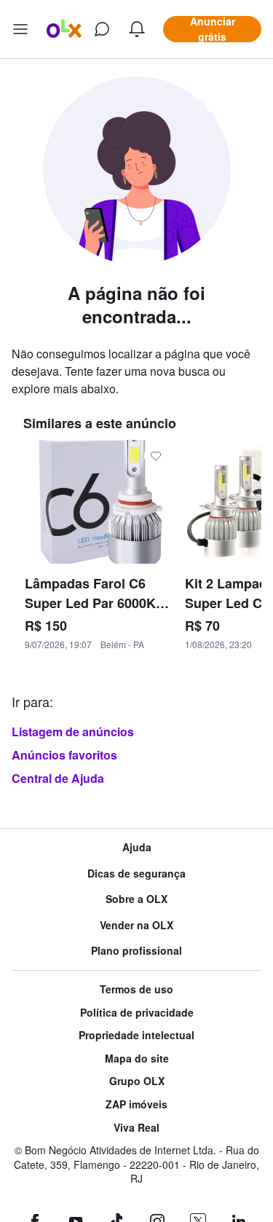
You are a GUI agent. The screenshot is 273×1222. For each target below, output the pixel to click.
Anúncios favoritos (64, 754)
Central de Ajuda (58, 778)
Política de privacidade (137, 1013)
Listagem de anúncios (73, 731)
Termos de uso (136, 989)
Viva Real (136, 1128)
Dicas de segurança (136, 873)
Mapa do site (137, 1058)
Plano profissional (136, 951)
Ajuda (136, 847)
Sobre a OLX (136, 899)
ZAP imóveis (136, 1104)
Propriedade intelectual (136, 1035)
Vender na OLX (136, 925)
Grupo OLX (137, 1081)
